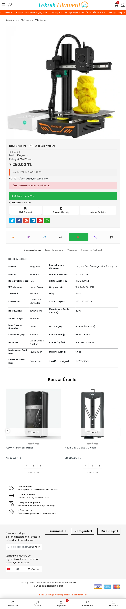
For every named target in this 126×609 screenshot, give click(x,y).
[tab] (33, 250)
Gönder (35, 546)
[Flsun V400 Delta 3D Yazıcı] (92, 414)
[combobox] (9, 569)
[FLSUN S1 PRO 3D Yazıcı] (33, 414)
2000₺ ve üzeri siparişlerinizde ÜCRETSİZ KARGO (76, 12)
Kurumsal (56, 531)
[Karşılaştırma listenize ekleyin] (61, 237)
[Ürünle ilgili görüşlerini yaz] (45, 237)
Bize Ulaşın (108, 531)
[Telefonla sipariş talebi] (96, 237)
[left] (7, 431)
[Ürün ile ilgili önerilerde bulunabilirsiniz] (112, 237)
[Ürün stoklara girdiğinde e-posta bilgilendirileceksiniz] (79, 237)
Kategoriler (83, 531)
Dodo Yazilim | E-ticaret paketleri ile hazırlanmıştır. (63, 594)
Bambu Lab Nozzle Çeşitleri (29, 12)
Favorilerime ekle (21, 202)
